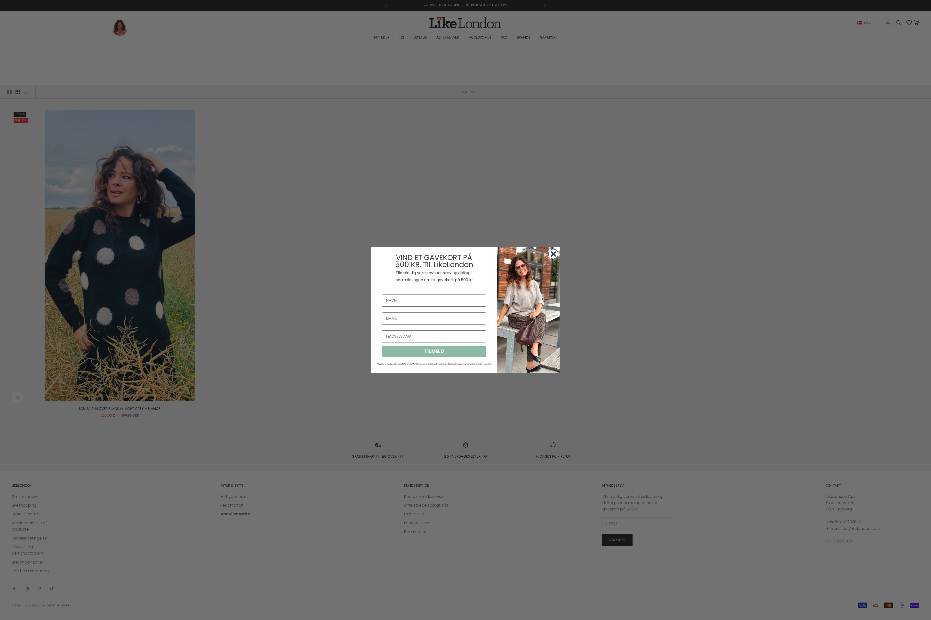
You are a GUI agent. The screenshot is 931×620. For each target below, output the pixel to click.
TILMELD (434, 351)
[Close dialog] (553, 254)
